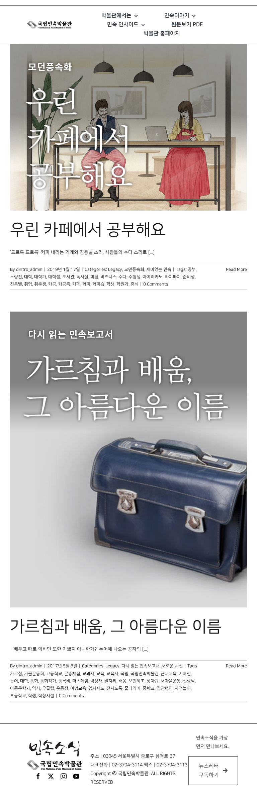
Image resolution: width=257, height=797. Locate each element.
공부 (192, 269)
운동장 (62, 688)
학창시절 (46, 695)
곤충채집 (72, 673)
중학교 (149, 688)
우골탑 (48, 688)
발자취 (110, 681)
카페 (76, 284)
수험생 (134, 276)
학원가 (122, 284)
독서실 (82, 276)
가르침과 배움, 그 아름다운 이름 (116, 627)
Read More (236, 269)
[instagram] (64, 776)
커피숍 (98, 284)
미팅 (94, 276)
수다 (122, 276)
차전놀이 (183, 688)
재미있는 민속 (158, 269)
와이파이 (173, 276)
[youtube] (76, 776)
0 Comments (155, 284)
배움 (122, 681)
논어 (14, 681)
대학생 (54, 276)
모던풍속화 (134, 269)
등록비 (64, 681)
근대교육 (169, 673)
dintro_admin (29, 269)
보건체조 (136, 681)
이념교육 (78, 688)
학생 (110, 284)
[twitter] (51, 776)
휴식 (135, 284)
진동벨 (16, 284)
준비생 (189, 276)
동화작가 (48, 681)
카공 (52, 284)
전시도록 (114, 688)
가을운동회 (34, 673)
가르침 (16, 673)
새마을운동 (171, 681)
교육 (100, 673)
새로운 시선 (172, 666)
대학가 (40, 276)
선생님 (189, 681)
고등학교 (54, 673)
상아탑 (153, 681)
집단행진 (165, 688)
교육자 (112, 673)
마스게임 (80, 681)
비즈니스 (108, 276)
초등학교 (18, 695)
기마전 (185, 673)
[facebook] (38, 776)
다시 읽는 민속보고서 (140, 666)
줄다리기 (132, 688)
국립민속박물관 (145, 673)
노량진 (16, 276)
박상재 (96, 681)
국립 (124, 673)
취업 (28, 284)
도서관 (68, 276)
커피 (86, 284)
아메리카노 (153, 276)
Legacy (115, 269)
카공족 (64, 284)
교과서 (88, 673)
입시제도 (96, 688)
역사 (36, 688)
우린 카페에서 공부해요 (87, 230)
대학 (28, 276)
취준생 (40, 284)
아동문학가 (20, 688)
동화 (34, 681)
